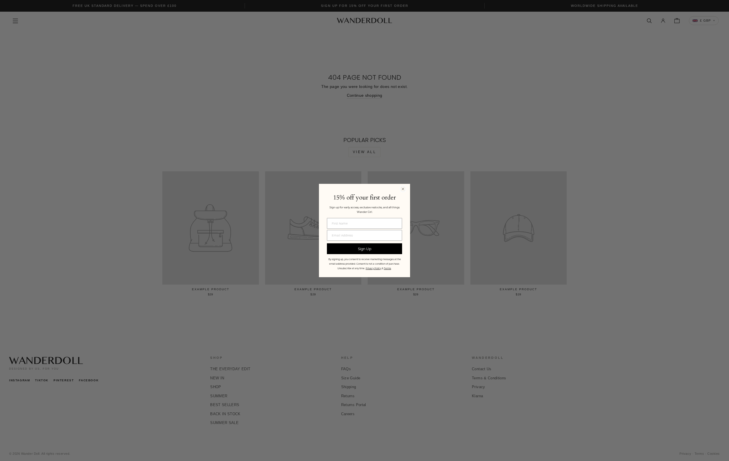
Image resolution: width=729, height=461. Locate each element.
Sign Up (364, 248)
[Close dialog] (403, 189)
